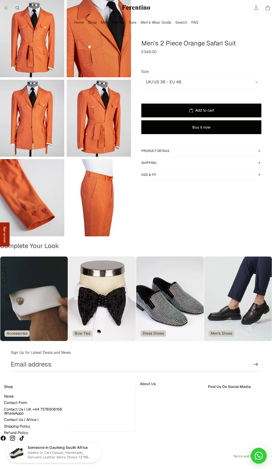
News (9, 396)
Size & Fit (148, 175)
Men (104, 22)
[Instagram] (12, 438)
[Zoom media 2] (99, 38)
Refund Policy (16, 432)
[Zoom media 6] (99, 197)
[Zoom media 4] (99, 118)
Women (118, 22)
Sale (133, 22)
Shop (92, 22)
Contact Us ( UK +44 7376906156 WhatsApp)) (33, 411)
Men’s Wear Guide (156, 22)
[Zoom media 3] (32, 118)
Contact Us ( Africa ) (21, 419)
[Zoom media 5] (32, 197)
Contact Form (15, 402)
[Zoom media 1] (32, 38)
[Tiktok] (22, 438)
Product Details (155, 151)
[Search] (17, 8)
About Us (148, 383)
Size (145, 71)
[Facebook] (3, 438)
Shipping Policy (17, 426)
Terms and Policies (247, 456)
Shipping (148, 163)
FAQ (194, 22)
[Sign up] (255, 364)
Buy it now (201, 127)
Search (181, 22)
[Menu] (6, 8)
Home (79, 22)
